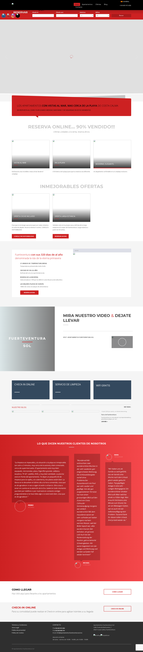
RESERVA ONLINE (82, 71)
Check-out (59, 12)
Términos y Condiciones (19, 625)
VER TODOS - (127, 407)
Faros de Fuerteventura (108, 415)
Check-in (35, 12)
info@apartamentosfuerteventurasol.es (69, 633)
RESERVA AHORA (29, 292)
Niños (98, 12)
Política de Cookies (18, 633)
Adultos (82, 12)
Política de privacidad (18, 630)
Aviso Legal (15, 627)
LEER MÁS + (104, 421)
